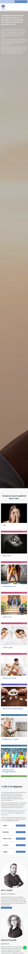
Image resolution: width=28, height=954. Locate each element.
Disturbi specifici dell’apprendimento (9, 771)
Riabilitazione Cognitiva (10, 739)
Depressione (6, 556)
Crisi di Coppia (7, 647)
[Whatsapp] (3, 1)
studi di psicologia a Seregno (8, 813)
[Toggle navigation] (25, 6)
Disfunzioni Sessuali (9, 678)
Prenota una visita (21, 1)
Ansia (4, 525)
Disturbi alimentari (9, 586)
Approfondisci (20, 825)
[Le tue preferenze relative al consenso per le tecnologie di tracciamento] (25, 951)
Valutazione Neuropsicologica (12, 708)
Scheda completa (6, 907)
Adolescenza (6, 617)
